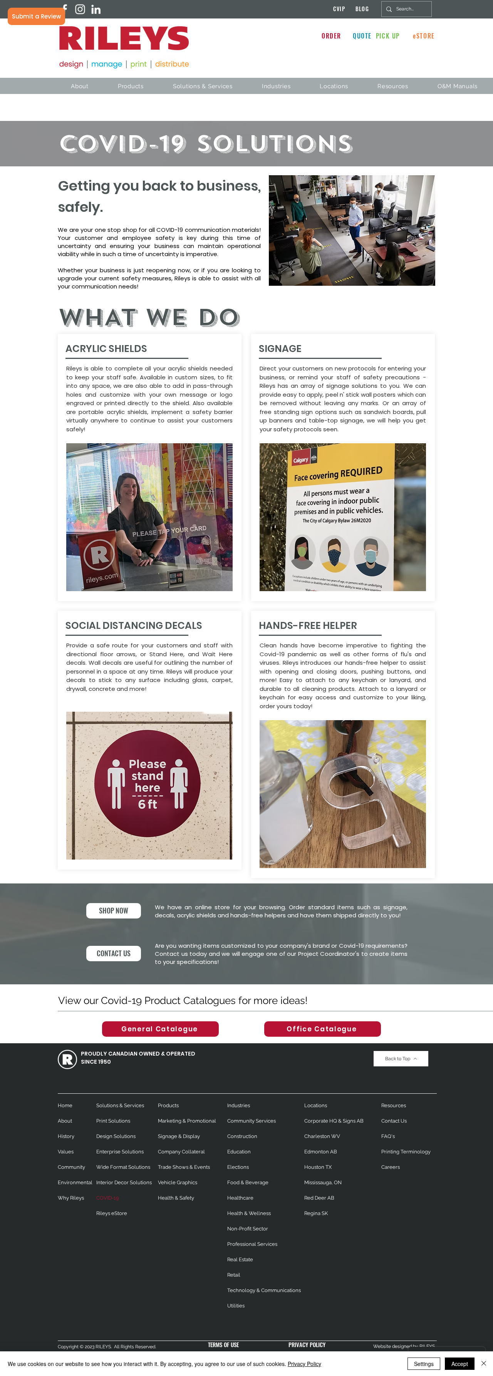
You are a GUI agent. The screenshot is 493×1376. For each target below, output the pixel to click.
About (65, 1121)
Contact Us (394, 1121)
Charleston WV (322, 1136)
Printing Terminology (406, 1152)
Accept (459, 1364)
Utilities (236, 1306)
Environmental (75, 1182)
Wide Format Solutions (123, 1167)
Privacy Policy (304, 1364)
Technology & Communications (264, 1290)
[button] (36, 16)
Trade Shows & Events (184, 1167)
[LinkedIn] (95, 9)
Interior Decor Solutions (123, 1182)
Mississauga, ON (323, 1182)
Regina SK (316, 1213)
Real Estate (240, 1259)
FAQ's (388, 1136)
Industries (238, 1105)
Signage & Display (179, 1136)
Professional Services (252, 1244)
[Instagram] (80, 9)
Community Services (251, 1121)
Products (168, 1105)
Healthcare (240, 1198)
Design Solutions (116, 1136)
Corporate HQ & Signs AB (334, 1121)
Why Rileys (71, 1198)
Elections (238, 1167)
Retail (233, 1275)
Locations (315, 1105)
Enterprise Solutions (120, 1152)
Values (66, 1152)
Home (65, 1105)
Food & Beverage (247, 1182)
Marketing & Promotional (187, 1121)
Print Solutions (113, 1121)
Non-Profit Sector (247, 1229)
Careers (390, 1167)
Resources (393, 1105)
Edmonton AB (320, 1152)
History (66, 1136)
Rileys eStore (111, 1213)
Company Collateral (181, 1152)
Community (71, 1167)
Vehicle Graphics (177, 1182)
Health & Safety (176, 1198)
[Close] (483, 1364)
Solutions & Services (120, 1105)
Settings (424, 1364)
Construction (242, 1136)
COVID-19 (107, 1198)
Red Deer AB (319, 1198)
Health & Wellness (249, 1213)
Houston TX (318, 1167)
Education (239, 1152)
